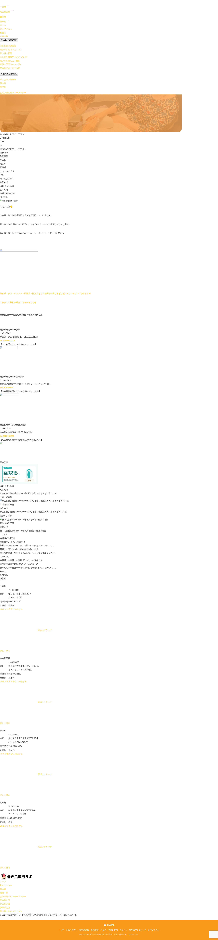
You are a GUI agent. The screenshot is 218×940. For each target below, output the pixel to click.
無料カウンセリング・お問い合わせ (144, 930)
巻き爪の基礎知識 (9, 40)
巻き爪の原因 (6, 53)
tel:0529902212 (7, 388)
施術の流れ (84, 930)
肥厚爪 (3, 87)
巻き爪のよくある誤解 (10, 68)
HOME (110, 924)
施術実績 (95, 930)
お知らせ (123, 930)
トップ (61, 930)
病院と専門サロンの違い (11, 64)
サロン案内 (113, 930)
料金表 (103, 930)
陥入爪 (3, 83)
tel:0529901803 (7, 436)
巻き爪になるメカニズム (11, 50)
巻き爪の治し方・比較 (10, 61)
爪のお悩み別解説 (9, 74)
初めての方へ (71, 930)
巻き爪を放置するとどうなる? (13, 57)
